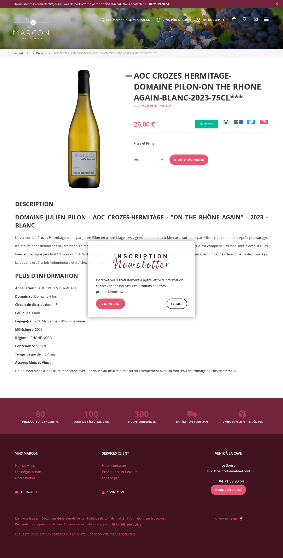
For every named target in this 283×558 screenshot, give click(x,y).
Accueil (19, 53)
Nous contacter (114, 465)
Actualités (29, 492)
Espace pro (111, 478)
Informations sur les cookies (146, 518)
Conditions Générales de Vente (62, 518)
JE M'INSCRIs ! (110, 304)
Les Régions (38, 53)
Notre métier (25, 478)
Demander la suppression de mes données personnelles (54, 524)
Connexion (115, 492)
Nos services (25, 465)
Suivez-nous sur (226, 519)
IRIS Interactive (130, 524)
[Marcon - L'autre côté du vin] (31, 28)
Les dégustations (28, 471)
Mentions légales (27, 518)
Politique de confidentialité (105, 518)
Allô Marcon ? (128, 20)
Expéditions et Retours (120, 471)
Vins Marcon (27, 453)
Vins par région (176, 20)
